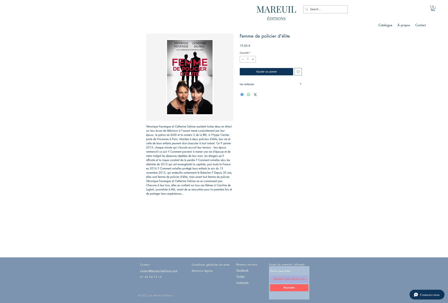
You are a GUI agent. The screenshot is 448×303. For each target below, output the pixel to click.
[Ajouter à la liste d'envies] (298, 71)
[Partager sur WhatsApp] (249, 94)
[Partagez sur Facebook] (242, 94)
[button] (433, 8)
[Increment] (253, 59)
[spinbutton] (248, 59)
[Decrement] (242, 59)
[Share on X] (255, 94)
